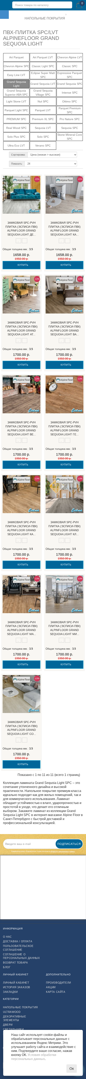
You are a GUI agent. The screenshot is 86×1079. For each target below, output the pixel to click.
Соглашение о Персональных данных (21, 956)
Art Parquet (16, 57)
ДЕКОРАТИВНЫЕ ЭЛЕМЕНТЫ (14, 1018)
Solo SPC (43, 136)
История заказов (16, 987)
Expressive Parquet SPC (69, 75)
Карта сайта (55, 991)
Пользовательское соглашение (18, 948)
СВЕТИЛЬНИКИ (13, 1029)
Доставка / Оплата (17, 941)
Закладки (10, 991)
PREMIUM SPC (16, 119)
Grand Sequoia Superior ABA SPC (16, 92)
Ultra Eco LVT (16, 145)
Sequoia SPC (69, 127)
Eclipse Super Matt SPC (43, 75)
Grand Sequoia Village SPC (43, 92)
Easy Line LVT (16, 75)
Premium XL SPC (43, 119)
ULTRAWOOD (11, 1011)
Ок (71, 1069)
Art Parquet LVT (43, 57)
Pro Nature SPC (70, 119)
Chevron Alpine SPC (16, 66)
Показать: (16, 163)
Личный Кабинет (16, 982)
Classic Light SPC (43, 66)
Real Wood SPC (16, 127)
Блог (6, 967)
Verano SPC (43, 145)
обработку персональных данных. (63, 851)
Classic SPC (69, 66)
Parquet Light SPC (16, 110)
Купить (22, 265)
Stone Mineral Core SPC (69, 136)
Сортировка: (18, 154)
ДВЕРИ (8, 1024)
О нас (7, 936)
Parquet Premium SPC (70, 110)
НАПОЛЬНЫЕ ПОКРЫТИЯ (20, 1007)
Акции (51, 987)
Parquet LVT (43, 110)
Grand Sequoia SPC (69, 83)
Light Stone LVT (16, 101)
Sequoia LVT (43, 127)
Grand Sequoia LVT (42, 83)
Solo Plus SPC (16, 136)
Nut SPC (43, 101)
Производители (58, 982)
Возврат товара (15, 962)
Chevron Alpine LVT (69, 57)
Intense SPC (70, 92)
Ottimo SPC (69, 101)
